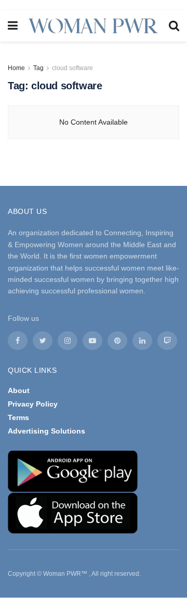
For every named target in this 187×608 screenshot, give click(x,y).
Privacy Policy (33, 404)
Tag (38, 68)
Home (16, 68)
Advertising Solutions (46, 431)
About (19, 390)
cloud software (72, 68)
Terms (18, 417)
